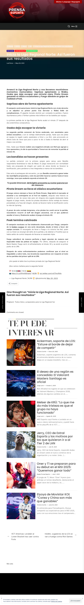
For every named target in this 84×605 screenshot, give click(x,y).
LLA (66, 183)
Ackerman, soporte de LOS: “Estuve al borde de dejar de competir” (56, 344)
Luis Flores (10, 63)
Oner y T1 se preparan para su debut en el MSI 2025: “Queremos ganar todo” (56, 467)
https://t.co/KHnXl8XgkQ (21, 273)
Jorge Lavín (40, 385)
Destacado (10, 50)
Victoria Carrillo (41, 351)
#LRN (34, 273)
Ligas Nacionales (20, 50)
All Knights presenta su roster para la (45, 183)
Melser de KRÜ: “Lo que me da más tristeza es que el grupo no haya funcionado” (55, 407)
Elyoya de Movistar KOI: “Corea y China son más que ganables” (54, 497)
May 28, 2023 (52, 278)
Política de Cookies (56, 601)
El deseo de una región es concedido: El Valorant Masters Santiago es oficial (55, 377)
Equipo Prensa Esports (43, 474)
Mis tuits (10, 564)
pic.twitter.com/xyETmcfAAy (51, 273)
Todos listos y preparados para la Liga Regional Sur (35, 302)
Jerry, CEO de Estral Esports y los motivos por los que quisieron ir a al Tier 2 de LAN (55, 438)
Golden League (18, 227)
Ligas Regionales (32, 50)
